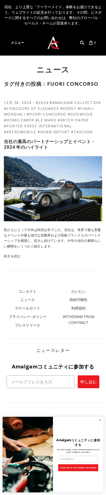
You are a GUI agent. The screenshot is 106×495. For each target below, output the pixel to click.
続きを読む (12, 256)
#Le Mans (46, 120)
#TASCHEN (82, 131)
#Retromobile (20, 131)
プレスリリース (27, 325)
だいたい (78, 291)
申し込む (88, 382)
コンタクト (28, 291)
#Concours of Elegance (31, 108)
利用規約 (78, 308)
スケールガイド (27, 308)
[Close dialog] (100, 420)
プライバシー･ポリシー (28, 316)
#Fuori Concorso (46, 114)
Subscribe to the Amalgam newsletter (78, 467)
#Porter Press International (38, 125)
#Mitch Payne (73, 120)
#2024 (42, 102)
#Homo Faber (19, 120)
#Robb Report (54, 131)
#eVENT (68, 108)
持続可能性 (78, 299)
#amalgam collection (75, 102)
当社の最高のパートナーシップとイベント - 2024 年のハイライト (49, 144)
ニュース (53, 69)
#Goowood (80, 114)
